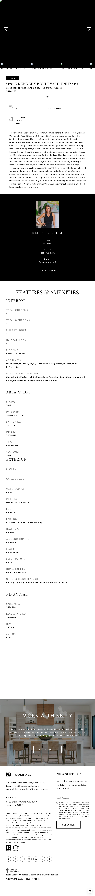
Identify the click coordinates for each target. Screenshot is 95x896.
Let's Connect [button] (47, 750)
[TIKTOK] (42, 859)
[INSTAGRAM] (15, 859)
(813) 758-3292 (47, 253)
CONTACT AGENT (48, 270)
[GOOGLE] (49, 859)
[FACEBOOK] (8, 859)
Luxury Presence (49, 874)
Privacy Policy (64, 818)
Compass (9, 816)
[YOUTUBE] (29, 859)
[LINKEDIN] (22, 859)
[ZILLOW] (35, 859)
